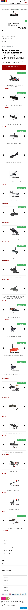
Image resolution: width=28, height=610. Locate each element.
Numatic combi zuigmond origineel (14, 220)
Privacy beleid (7, 553)
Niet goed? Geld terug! (8, 547)
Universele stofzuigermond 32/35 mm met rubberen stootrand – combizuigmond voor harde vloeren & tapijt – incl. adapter (14, 297)
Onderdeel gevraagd (6, 570)
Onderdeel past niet (6, 567)
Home (3, 36)
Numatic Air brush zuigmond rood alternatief (14, 355)
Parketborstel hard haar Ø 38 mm (14, 433)
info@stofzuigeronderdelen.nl (16, 3)
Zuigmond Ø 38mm (14, 471)
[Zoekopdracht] (26, 21)
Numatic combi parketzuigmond (14, 239)
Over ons (6, 540)
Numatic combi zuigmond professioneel (14, 258)
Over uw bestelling (7, 573)
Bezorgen (6, 580)
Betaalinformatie (7, 583)
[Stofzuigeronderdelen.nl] (14, 14)
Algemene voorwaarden (9, 557)
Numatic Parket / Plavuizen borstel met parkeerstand (14, 86)
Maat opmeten (5, 563)
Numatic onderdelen (10, 36)
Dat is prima (23, 608)
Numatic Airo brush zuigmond (14, 336)
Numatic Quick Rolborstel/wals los (14, 490)
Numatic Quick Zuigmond (14, 509)
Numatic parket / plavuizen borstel (14, 105)
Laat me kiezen (4, 608)
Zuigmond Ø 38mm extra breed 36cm (14, 452)
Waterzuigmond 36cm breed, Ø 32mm (14, 181)
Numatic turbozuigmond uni (14, 395)
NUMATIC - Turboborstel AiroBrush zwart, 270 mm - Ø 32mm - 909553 (14, 375)
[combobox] (13, 21)
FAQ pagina (4, 560)
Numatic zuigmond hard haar (14, 124)
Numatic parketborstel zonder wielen (14, 528)
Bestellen (6, 577)
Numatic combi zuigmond (14, 200)
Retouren (6, 590)
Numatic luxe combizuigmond (14, 277)
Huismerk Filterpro (8, 550)
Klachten (6, 587)
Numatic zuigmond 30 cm (14, 317)
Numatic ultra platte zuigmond (14, 414)
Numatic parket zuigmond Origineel (14, 162)
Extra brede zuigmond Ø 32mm (14, 143)
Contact (5, 543)
